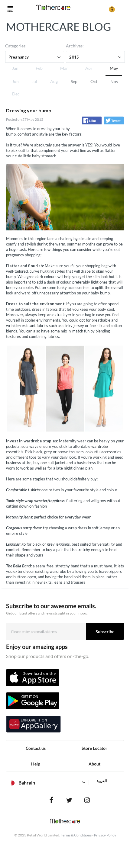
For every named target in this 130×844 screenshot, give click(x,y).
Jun (15, 81)
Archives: (75, 45)
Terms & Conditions (76, 835)
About (94, 763)
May (114, 68)
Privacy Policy (105, 835)
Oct (93, 81)
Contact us (36, 748)
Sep (74, 81)
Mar (64, 68)
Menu (10, 9)
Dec (16, 93)
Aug (54, 81)
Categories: (16, 45)
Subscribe (105, 631)
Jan (15, 68)
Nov (114, 81)
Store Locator (94, 748)
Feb (39, 68)
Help (35, 763)
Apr (89, 68)
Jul (34, 81)
